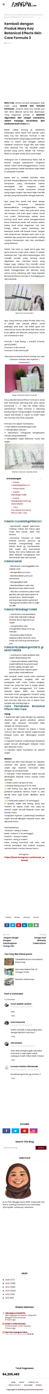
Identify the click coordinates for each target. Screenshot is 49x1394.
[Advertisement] (24, 73)
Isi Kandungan (13, 478)
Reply (13, 1016)
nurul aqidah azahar (21, 1003)
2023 (7, 1290)
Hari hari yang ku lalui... (17, 1332)
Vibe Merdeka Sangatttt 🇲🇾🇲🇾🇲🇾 (19, 1334)
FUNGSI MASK (18, 488)
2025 (7, 1283)
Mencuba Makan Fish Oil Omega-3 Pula (26, 970)
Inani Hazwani (18, 1022)
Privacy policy (14, 1385)
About (21, 1382)
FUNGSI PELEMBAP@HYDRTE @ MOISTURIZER (21, 501)
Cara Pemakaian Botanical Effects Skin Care (21, 510)
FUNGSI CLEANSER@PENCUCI (20, 483)
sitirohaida (16, 1043)
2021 (7, 1298)
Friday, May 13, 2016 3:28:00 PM (22, 1007)
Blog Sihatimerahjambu (32, 1389)
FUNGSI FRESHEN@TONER (19, 493)
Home (6, 15)
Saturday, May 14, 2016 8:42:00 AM (23, 1046)
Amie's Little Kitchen (15, 1323)
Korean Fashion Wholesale (24, 1066)
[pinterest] (24, 1130)
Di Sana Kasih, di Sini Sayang (18, 1326)
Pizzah (8, 43)
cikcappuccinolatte (15, 1313)
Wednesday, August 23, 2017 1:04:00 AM (25, 1070)
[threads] (42, 1130)
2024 (7, 1287)
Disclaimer (28, 1385)
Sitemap (39, 1385)
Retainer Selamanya (24, 979)
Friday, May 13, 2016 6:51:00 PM (21, 1025)
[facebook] (6, 1130)
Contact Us (33, 1382)
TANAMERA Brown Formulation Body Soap (29, 961)
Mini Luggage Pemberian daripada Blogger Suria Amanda (20, 1316)
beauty (13, 15)
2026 (7, 1279)
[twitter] (15, 1130)
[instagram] (33, 1130)
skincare (26, 917)
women (36, 917)
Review (17, 917)
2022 (7, 1294)
